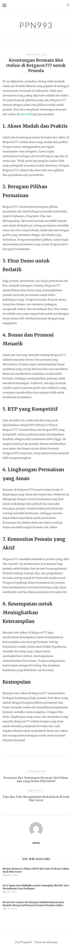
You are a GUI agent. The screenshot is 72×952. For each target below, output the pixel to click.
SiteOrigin (52, 942)
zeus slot (25, 114)
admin (36, 842)
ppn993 (36, 25)
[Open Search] (68, 5)
